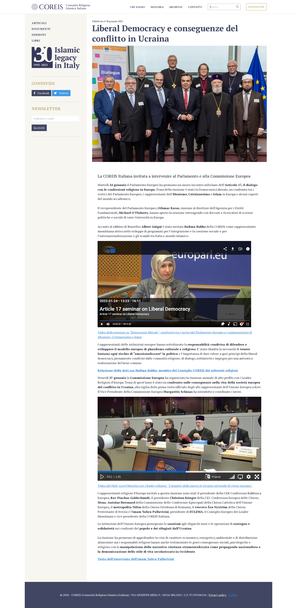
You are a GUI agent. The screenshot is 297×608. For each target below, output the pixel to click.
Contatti (195, 7)
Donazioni (256, 6)
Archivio (176, 7)
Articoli (39, 23)
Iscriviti (39, 128)
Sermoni (39, 35)
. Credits (232, 595)
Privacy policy (217, 595)
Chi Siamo (137, 7)
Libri (36, 40)
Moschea (157, 7)
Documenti (41, 29)
